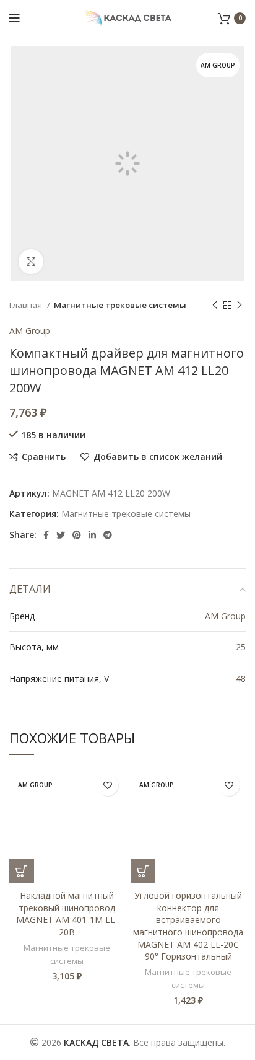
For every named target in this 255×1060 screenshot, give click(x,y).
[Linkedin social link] (92, 535)
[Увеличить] (31, 261)
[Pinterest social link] (77, 535)
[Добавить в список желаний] (107, 785)
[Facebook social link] (46, 535)
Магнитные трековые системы (120, 305)
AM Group (29, 331)
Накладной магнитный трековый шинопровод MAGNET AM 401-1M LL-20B (67, 914)
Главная (26, 305)
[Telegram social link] (108, 535)
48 (241, 678)
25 (241, 647)
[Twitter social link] (61, 535)
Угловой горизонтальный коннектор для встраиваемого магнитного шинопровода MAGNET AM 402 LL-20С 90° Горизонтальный (188, 926)
